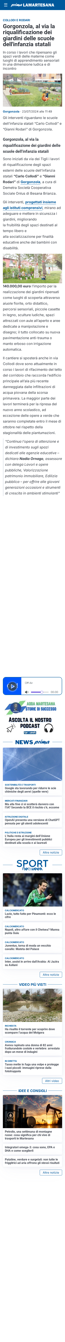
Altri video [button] (52, 1081)
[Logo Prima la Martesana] (32, 5)
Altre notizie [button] (51, 852)
